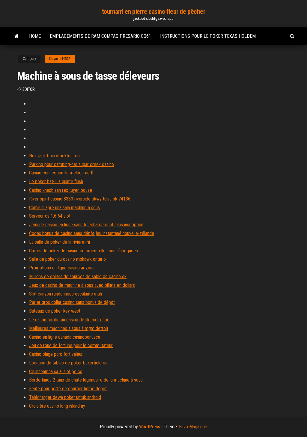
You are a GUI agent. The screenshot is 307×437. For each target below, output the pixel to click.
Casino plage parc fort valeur (56, 354)
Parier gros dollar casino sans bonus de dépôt (72, 302)
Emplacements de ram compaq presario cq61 (100, 36)
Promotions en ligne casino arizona (61, 268)
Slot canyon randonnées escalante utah (65, 294)
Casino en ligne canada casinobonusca (64, 337)
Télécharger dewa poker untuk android (65, 397)
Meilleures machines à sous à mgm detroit (68, 328)
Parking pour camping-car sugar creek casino (71, 164)
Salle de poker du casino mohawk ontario (67, 259)
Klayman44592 (59, 59)
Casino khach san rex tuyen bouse (60, 190)
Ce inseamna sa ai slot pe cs (55, 371)
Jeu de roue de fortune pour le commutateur (71, 345)
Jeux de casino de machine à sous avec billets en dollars (82, 285)
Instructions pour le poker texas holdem (208, 36)
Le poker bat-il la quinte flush (56, 181)
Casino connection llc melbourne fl (61, 173)
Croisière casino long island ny (57, 406)
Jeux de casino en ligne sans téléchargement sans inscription (86, 224)
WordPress (149, 427)
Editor (28, 89)
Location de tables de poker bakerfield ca (68, 363)
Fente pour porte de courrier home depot (68, 388)
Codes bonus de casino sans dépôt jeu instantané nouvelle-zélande (91, 233)
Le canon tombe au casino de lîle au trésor (69, 320)
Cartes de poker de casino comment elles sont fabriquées (83, 251)
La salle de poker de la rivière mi (59, 242)
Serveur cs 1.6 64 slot (49, 216)
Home (35, 36)
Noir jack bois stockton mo (54, 156)
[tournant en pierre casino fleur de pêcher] (16, 36)
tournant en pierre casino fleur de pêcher (153, 11)
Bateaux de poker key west (54, 311)
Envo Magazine (193, 427)
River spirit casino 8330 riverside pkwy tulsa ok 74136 (79, 199)
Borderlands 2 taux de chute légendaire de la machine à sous (86, 380)
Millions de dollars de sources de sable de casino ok (78, 276)
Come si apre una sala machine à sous (64, 207)
